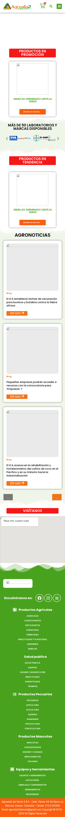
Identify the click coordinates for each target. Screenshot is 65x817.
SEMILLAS (32, 648)
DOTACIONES (32, 780)
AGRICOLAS (32, 616)
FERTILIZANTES (32, 625)
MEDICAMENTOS (32, 756)
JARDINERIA (32, 644)
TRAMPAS (32, 686)
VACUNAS (33, 761)
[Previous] (8, 497)
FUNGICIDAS (32, 630)
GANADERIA (32, 719)
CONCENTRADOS (32, 747)
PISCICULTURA (32, 724)
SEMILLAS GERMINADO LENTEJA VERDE (32, 100)
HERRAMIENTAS (32, 789)
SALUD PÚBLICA (32, 663)
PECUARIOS (32, 700)
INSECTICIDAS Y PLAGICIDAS (32, 639)
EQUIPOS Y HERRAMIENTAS (32, 775)
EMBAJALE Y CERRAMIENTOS (33, 785)
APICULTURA (32, 705)
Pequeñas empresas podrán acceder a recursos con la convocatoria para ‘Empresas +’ (31, 385)
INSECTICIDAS (32, 677)
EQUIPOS (32, 667)
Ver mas (15, 313)
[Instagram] (48, 598)
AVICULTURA (32, 709)
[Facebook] (39, 598)
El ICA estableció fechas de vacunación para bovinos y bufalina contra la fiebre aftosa (31, 302)
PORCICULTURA (32, 728)
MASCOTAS (32, 742)
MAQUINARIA (32, 794)
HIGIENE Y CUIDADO (32, 752)
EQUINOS (32, 714)
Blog (9, 293)
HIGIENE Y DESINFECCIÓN (32, 672)
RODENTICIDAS (32, 681)
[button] (50, 6)
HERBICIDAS (32, 634)
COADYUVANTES (32, 620)
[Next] (57, 497)
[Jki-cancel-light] (57, 598)
